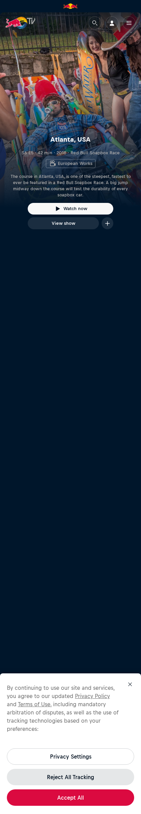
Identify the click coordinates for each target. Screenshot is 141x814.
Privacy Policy (92, 696)
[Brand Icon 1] (70, 6)
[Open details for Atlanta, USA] (70, 127)
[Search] (94, 22)
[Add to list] (107, 223)
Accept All (70, 797)
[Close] (130, 684)
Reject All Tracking (70, 777)
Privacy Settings (70, 756)
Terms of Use (34, 704)
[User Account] (111, 22)
